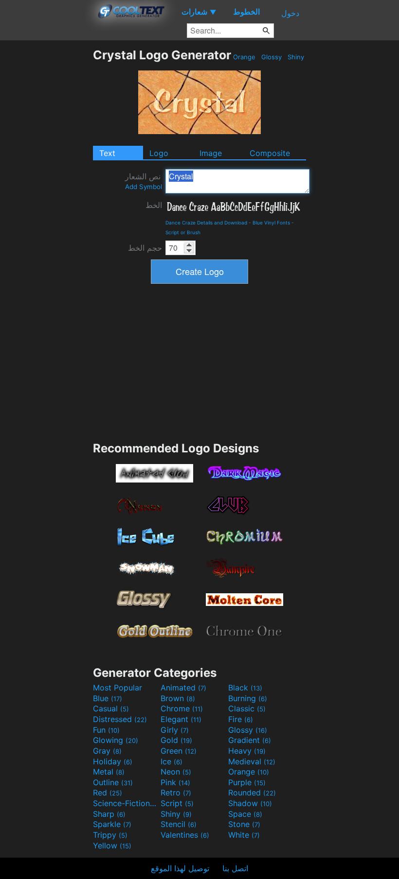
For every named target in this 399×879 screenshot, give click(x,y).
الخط (153, 205)
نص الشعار (143, 181)
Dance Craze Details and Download (206, 222)
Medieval (251, 761)
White (244, 835)
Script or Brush (182, 232)
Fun (106, 730)
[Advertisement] (46, 193)
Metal (109, 771)
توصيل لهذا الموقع (180, 868)
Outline (113, 782)
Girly (175, 730)
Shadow (250, 803)
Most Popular (117, 687)
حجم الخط (145, 248)
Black (245, 687)
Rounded (252, 792)
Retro (176, 792)
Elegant (181, 719)
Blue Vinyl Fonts (271, 222)
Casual (111, 708)
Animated (183, 687)
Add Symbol (143, 186)
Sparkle (112, 824)
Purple (247, 782)
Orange (244, 57)
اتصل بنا (235, 868)
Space (245, 814)
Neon (176, 771)
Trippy (110, 835)
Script (177, 803)
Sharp (109, 814)
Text (107, 153)
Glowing (115, 740)
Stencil (179, 824)
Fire (240, 719)
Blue (107, 698)
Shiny (296, 57)
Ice (171, 761)
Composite (270, 153)
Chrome (182, 708)
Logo (158, 153)
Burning (247, 698)
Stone (244, 824)
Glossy (271, 57)
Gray (107, 751)
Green (179, 751)
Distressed (120, 719)
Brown (178, 698)
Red (107, 792)
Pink (175, 782)
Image (211, 153)
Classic (247, 708)
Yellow (112, 845)
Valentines (185, 835)
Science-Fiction (125, 803)
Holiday (112, 761)
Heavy (247, 751)
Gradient (249, 740)
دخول (290, 13)
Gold (176, 740)
